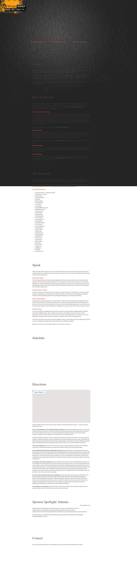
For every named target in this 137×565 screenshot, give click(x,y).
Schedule (16, 23)
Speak (16, 51)
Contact (16, 34)
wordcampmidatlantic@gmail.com (75, 107)
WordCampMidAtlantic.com (62, 127)
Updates (16, 31)
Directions (16, 26)
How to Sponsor (16, 43)
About (16, 28)
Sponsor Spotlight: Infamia (50, 502)
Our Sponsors (16, 46)
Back (44, 526)
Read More (33, 49)
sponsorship (85, 314)
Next (77, 526)
